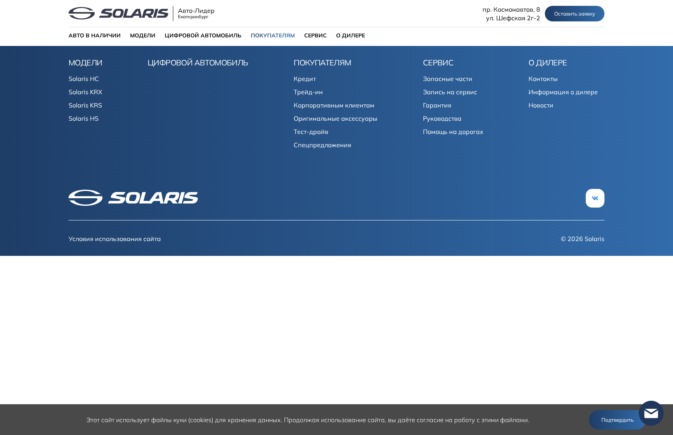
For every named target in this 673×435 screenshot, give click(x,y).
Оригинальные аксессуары (335, 118)
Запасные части (447, 79)
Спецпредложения (322, 145)
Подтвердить (617, 420)
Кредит (305, 79)
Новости (541, 105)
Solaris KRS (85, 105)
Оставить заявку (574, 14)
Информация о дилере (563, 92)
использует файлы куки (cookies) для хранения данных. (199, 420)
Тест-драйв (311, 132)
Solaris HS (84, 118)
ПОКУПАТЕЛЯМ (273, 35)
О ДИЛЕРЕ (350, 35)
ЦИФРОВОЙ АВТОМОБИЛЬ (203, 35)
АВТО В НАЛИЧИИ (95, 35)
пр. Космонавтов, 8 (511, 9)
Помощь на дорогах (453, 132)
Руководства (442, 118)
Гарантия (437, 105)
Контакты (543, 79)
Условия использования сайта (115, 239)
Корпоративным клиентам (334, 105)
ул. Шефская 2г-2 (513, 18)
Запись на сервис (450, 92)
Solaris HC (84, 79)
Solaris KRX (85, 92)
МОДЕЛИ (142, 35)
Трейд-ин (308, 92)
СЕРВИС (315, 35)
